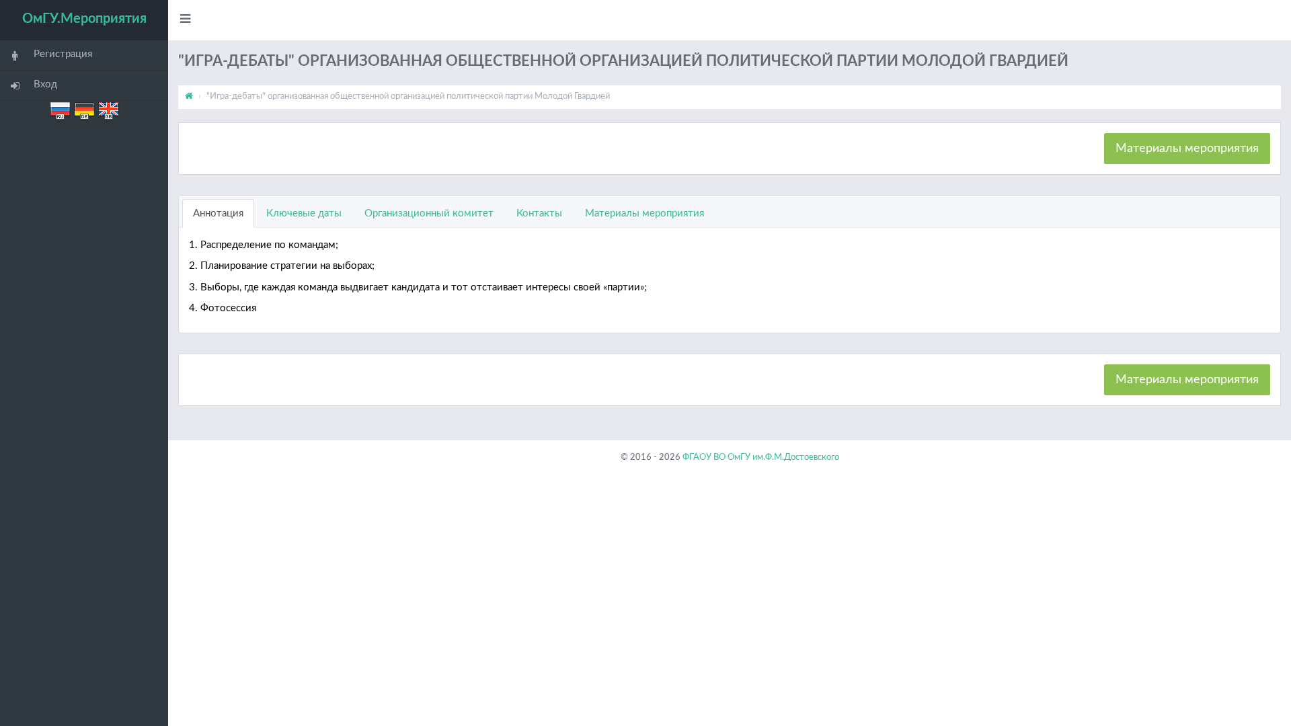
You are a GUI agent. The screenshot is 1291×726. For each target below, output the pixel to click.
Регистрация (63, 54)
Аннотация (218, 213)
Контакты (539, 213)
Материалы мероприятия (1187, 149)
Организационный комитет (429, 213)
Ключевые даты (304, 213)
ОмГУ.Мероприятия (84, 19)
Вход (45, 84)
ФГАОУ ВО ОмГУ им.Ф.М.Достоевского (760, 457)
